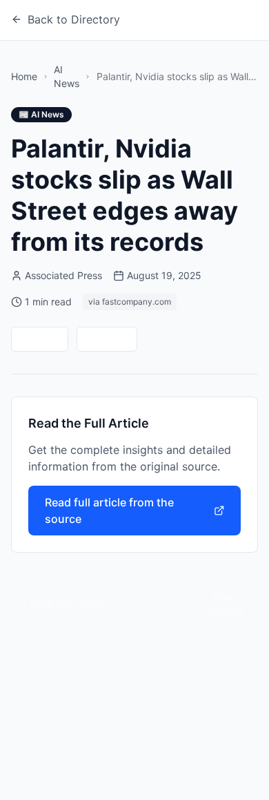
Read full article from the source (109, 510)
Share (115, 339)
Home (24, 76)
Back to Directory (74, 19)
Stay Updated (223, 603)
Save (48, 339)
